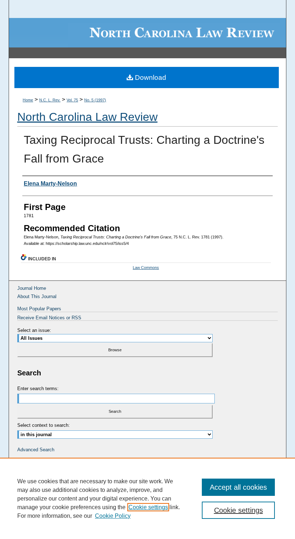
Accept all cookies (238, 487)
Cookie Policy (113, 516)
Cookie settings (148, 507)
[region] (147, 498)
